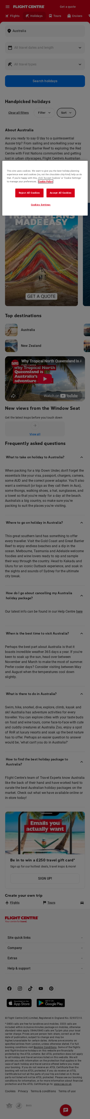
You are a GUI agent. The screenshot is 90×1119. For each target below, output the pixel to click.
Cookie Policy (46, 181)
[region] (45, 188)
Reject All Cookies (29, 192)
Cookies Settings (41, 204)
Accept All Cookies (61, 192)
